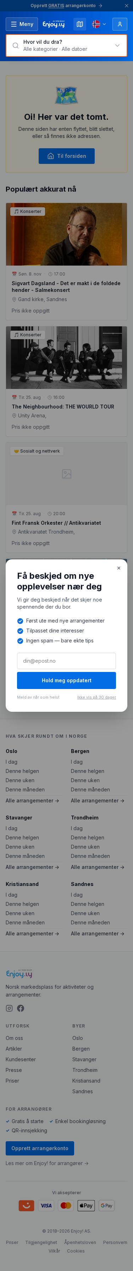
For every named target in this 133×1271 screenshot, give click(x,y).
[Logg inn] (119, 24)
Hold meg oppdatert (67, 680)
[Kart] (79, 24)
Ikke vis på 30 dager (96, 697)
